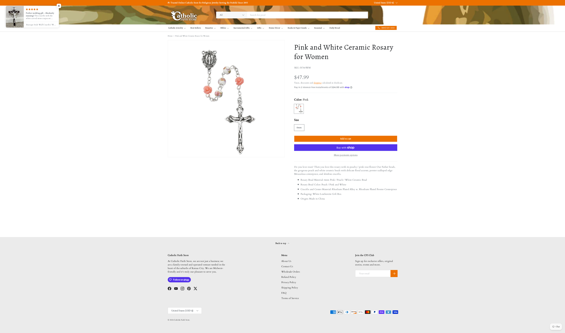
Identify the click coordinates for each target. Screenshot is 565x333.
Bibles (223, 28)
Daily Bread (334, 28)
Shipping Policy (289, 287)
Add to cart (345, 138)
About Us (286, 261)
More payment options (346, 155)
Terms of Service (290, 298)
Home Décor (274, 28)
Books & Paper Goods (297, 28)
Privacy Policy (288, 282)
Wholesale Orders (290, 271)
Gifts (259, 28)
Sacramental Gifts (242, 28)
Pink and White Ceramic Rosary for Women (192, 36)
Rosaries (209, 28)
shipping (318, 82)
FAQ (283, 293)
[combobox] (292, 15)
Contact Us (287, 266)
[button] (59, 6)
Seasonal (318, 28)
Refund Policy (288, 277)
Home (170, 36)
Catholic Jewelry (175, 28)
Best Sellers (195, 28)
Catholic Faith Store (181, 320)
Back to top (281, 243)
